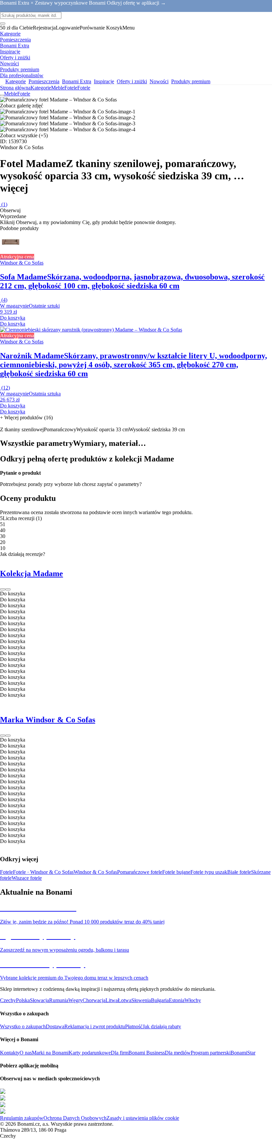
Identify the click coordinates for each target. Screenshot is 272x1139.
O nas (26, 1052)
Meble (57, 87)
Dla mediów (178, 1052)
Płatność (134, 1026)
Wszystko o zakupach (23, 1026)
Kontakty (10, 1052)
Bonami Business (146, 1052)
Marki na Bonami (50, 1052)
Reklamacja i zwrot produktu (94, 1026)
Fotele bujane (176, 872)
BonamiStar (243, 1052)
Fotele (83, 87)
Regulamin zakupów (21, 1118)
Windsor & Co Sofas (95, 872)
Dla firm (119, 1052)
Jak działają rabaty (162, 1026)
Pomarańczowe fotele (139, 872)
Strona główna (15, 87)
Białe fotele (239, 872)
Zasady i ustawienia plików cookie (142, 1118)
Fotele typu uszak (208, 872)
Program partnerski (211, 1052)
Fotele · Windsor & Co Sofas (43, 872)
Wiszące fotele (27, 878)
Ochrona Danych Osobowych (74, 1118)
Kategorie (41, 87)
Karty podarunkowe (90, 1052)
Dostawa (55, 1026)
